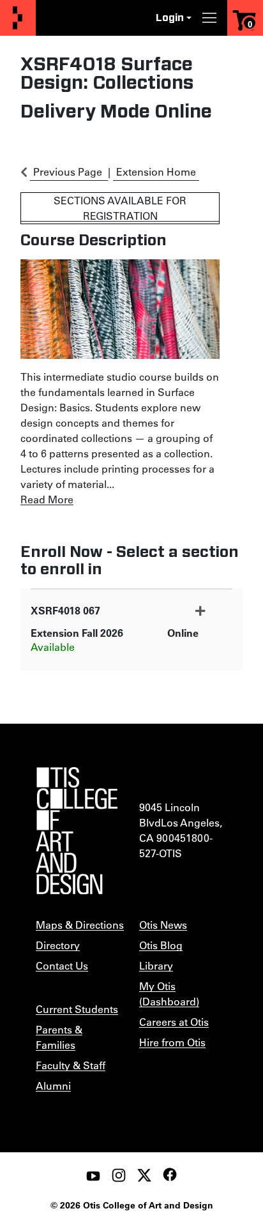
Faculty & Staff (70, 1065)
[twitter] (144, 1175)
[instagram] (118, 1175)
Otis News (163, 924)
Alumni (53, 1085)
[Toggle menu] (209, 18)
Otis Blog (161, 945)
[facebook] (169, 1175)
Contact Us (62, 965)
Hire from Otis (172, 1042)
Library (156, 965)
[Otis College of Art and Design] (18, 18)
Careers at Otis (174, 1021)
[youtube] (93, 1175)
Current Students (77, 1009)
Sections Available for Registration (120, 208)
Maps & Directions (80, 924)
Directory (58, 945)
